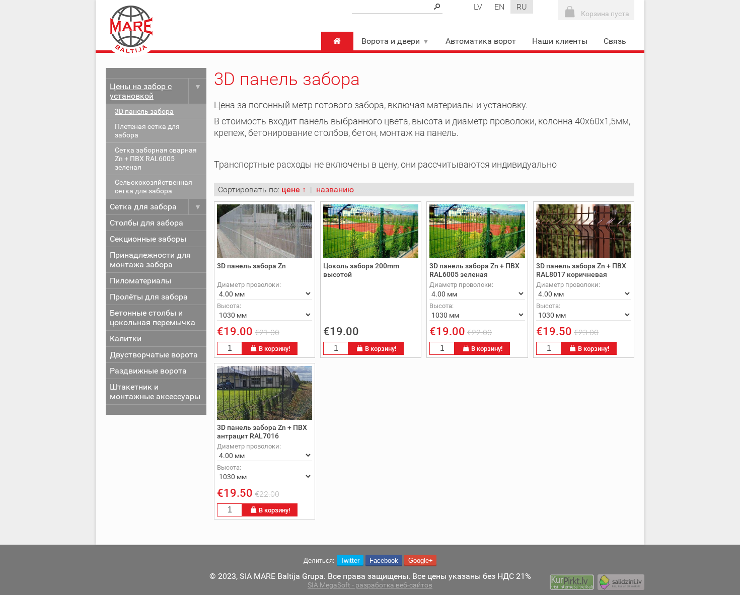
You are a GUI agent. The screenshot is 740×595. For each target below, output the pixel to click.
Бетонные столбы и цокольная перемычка (152, 317)
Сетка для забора (143, 206)
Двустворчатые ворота (154, 354)
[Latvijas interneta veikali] (572, 583)
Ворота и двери (390, 41)
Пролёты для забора (149, 297)
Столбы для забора (146, 223)
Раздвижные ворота (148, 371)
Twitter (349, 560)
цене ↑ (293, 189)
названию (335, 189)
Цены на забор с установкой (141, 91)
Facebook (383, 560)
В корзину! (274, 348)
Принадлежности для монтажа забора (150, 259)
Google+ (420, 560)
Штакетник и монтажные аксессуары (155, 391)
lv (478, 7)
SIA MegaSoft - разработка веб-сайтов (370, 585)
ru (521, 7)
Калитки (125, 338)
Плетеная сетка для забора (147, 130)
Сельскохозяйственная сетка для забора (153, 186)
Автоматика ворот (481, 41)
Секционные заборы (148, 239)
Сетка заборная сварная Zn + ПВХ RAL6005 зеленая (156, 159)
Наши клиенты (559, 41)
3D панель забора (144, 111)
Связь (615, 41)
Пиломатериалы (140, 280)
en (499, 7)
